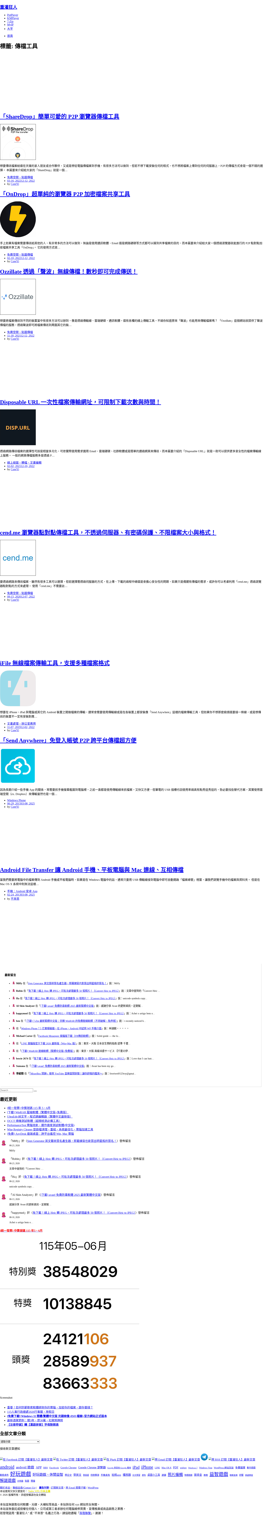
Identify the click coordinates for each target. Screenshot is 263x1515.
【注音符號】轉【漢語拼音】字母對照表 (33, 1424)
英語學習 (249, 1475)
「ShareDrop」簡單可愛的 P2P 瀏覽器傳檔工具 (59, 116)
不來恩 (15, 898)
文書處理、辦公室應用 (21, 723)
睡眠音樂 (234, 1475)
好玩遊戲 (20, 1474)
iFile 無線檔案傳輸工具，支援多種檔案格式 (55, 663)
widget (183, 1467)
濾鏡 (164, 1475)
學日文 (68, 1475)
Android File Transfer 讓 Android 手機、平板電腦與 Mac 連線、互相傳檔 (92, 870)
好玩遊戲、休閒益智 (48, 1475)
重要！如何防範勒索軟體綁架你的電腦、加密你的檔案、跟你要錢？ (50, 1407)
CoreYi (15, 183)
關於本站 (5, 1487)
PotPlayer (12, 14)
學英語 (86, 1475)
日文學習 (136, 1475)
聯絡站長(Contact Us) (24, 1487)
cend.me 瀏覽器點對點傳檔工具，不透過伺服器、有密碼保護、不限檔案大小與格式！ (108, 532)
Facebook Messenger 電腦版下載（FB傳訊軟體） (63, 1036)
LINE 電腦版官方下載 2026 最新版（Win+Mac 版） (48, 1043)
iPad (136, 1467)
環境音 (198, 1474)
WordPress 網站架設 (224, 1467)
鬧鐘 (33, 1481)
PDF (175, 1467)
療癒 (206, 1475)
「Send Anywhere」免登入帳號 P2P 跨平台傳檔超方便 (68, 740)
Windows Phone (16, 800)
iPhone (147, 1467)
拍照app (116, 1474)
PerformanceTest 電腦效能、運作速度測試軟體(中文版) (40, 1125)
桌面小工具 (153, 1474)
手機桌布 (105, 1475)
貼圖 (27, 1481)
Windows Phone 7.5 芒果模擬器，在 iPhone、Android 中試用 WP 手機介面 (61, 1028)
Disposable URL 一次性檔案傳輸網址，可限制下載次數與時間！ (80, 402)
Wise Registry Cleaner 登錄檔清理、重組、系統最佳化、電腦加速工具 (50, 1129)
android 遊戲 (25, 1467)
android (7, 1467)
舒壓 (241, 1475)
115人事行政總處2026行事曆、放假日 (30, 1411)
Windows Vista (205, 1467)
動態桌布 (4, 1475)
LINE (157, 1467)
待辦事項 (95, 1475)
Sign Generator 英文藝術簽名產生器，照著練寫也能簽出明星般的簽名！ (67, 983)
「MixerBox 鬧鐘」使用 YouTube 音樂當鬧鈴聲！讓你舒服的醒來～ (65, 1073)
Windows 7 (193, 1468)
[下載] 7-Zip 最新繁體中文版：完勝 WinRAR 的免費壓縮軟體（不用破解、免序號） (71, 1020)
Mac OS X (166, 1467)
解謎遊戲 (8, 1480)
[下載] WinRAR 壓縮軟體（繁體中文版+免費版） (47, 1051)
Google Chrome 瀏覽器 (92, 1467)
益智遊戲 (219, 1474)
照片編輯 (175, 1475)
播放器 (127, 1474)
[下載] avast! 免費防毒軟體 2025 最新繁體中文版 (67, 1005)
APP (39, 1467)
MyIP (10, 24)
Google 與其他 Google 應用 (119, 1468)
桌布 (144, 1475)
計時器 (20, 1481)
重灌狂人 (8, 7)
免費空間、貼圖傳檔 (20, 177)
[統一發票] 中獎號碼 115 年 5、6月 (28, 1108)
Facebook (54, 1467)
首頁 (10, 35)
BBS (45, 1467)
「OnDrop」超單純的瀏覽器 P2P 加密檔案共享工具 (65, 194)
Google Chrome (68, 1467)
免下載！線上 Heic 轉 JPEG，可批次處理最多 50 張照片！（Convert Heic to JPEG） (73, 990)
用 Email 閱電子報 (76, 1487)
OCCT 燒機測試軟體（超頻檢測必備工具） (34, 1120)
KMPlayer (13, 18)
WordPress (93, 1487)
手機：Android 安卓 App (22, 891)
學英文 (77, 1474)
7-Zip (10, 21)
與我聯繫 (85, 1513)
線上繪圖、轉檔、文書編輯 (24, 462)
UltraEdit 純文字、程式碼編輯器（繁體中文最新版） (40, 1116)
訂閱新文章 (57, 1487)
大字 (10, 28)
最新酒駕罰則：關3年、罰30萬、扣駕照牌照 (35, 1420)
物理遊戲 (188, 1475)
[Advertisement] (64, 80)
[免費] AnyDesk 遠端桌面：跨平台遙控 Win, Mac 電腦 (40, 1133)
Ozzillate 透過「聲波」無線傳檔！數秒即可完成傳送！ (69, 271)
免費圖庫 (240, 1467)
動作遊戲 (251, 1467)
